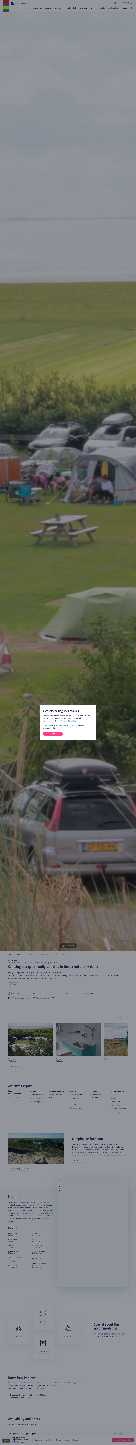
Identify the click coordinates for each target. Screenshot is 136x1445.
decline (59, 725)
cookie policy (70, 721)
